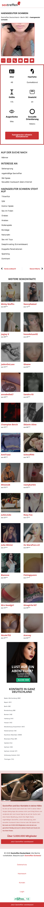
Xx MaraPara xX (32, 545)
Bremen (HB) (8, 714)
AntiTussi (6, 454)
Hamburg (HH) (8, 718)
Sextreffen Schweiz (33, 856)
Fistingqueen (30, 575)
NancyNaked (30, 304)
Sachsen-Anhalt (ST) (10, 751)
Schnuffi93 (29, 454)
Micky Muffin (7, 304)
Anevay (27, 635)
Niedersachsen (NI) (10, 731)
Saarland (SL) (8, 743)
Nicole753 (6, 635)
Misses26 (5, 484)
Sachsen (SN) (8, 747)
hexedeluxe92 (31, 334)
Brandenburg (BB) (9, 710)
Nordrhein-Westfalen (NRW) (13, 735)
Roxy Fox (28, 514)
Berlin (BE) (24, 17)
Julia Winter (7, 545)
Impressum (22, 874)
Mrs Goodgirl (7, 605)
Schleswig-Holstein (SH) (12, 755)
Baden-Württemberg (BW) (12, 698)
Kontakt (22, 883)
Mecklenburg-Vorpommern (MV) (14, 726)
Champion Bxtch (9, 424)
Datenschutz (22, 865)
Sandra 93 (28, 394)
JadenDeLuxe (8, 364)
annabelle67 (7, 394)
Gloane (27, 364)
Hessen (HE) (8, 722)
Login (22, 892)
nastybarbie (30, 484)
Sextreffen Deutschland (10, 17)
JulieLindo (6, 514)
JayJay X (5, 334)
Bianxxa (5, 575)
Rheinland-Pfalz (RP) (10, 739)
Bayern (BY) (8, 702)
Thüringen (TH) (9, 759)
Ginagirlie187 (30, 605)
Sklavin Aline (30, 424)
